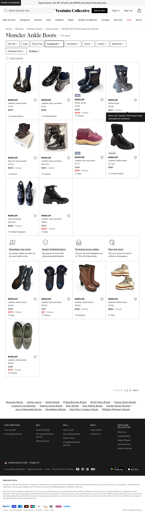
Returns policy (42, 441)
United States (29, 510)
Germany (39, 510)
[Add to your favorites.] (35, 100)
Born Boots (72, 406)
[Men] (53, 20)
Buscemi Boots (14, 402)
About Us (140, 19)
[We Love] (124, 20)
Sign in (116, 10)
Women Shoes (34, 29)
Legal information (34, 469)
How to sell (68, 429)
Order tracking (43, 429)
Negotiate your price (20, 249)
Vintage (105, 19)
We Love (118, 19)
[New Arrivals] (17, 20)
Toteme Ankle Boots (50, 406)
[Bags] (75, 20)
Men (48, 19)
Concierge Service (13, 434)
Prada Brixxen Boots (75, 402)
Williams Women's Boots (116, 409)
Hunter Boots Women (118, 406)
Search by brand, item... (20, 10)
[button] (139, 11)
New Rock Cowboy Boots (84, 409)
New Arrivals (9, 19)
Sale (129, 19)
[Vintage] (111, 20)
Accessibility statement (15, 469)
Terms (47, 469)
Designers (25, 19)
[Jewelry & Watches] (99, 20)
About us (122, 432)
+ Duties (84, 112)
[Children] (66, 20)
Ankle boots (52, 29)
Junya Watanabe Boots (28, 409)
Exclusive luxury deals (87, 249)
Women (38, 19)
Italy (52, 510)
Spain (46, 510)
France (5, 510)
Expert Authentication (54, 249)
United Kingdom (16, 510)
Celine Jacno (34, 402)
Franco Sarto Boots (125, 402)
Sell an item (99, 10)
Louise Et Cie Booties (23, 406)
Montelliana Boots (55, 409)
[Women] (44, 20)
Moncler (19, 29)
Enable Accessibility (10, 2)
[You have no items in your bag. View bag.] (139, 11)
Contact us (95, 434)
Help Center (96, 429)
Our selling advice (71, 434)
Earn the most (115, 249)
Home (9, 29)
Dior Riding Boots (92, 406)
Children (59, 19)
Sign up (128, 10)
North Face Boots (100, 402)
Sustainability (124, 436)
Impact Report (124, 440)
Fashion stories (125, 448)
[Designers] (32, 20)
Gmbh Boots (52, 402)
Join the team (124, 444)
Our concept (10, 429)
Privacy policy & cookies (63, 469)
